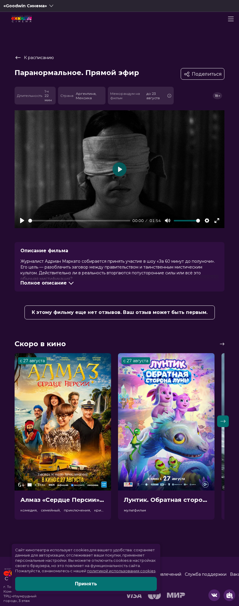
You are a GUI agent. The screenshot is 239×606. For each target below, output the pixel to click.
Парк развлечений (161, 574)
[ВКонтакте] (214, 595)
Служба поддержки (205, 574)
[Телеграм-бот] (229, 595)
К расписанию (39, 57)
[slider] (79, 220)
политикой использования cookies (121, 570)
